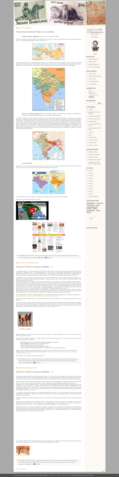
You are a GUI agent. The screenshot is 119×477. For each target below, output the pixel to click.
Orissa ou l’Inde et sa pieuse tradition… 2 (34, 372)
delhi (95, 208)
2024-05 (91, 181)
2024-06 (91, 178)
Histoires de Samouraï (94, 118)
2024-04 (91, 183)
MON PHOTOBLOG (93, 64)
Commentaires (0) (46, 255)
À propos (95, 54)
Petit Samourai (92, 137)
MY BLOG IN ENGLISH (94, 67)
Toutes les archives (93, 196)
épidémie (91, 203)
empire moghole (23, 257)
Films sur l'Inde (92, 73)
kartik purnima (24, 360)
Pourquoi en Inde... (93, 140)
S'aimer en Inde (93, 142)
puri (62, 359)
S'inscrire (93, 93)
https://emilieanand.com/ (96, 32)
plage (73, 359)
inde (55, 255)
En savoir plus (90, 475)
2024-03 (91, 186)
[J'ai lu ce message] (117, 475)
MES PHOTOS (92, 61)
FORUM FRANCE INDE (95, 76)
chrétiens (24, 362)
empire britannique (71, 255)
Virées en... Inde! (93, 145)
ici (44, 355)
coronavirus (92, 207)
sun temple (69, 359)
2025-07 (91, 170)
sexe (97, 205)
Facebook (49, 257)
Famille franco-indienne (95, 116)
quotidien (91, 210)
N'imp (90, 135)
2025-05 (91, 175)
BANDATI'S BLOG (93, 59)
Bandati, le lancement (94, 154)
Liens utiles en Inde (93, 81)
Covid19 (91, 109)
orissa (59, 359)
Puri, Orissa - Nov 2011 (25, 329)
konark (64, 359)
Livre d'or (91, 132)
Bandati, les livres (93, 152)
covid (89, 208)
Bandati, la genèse (93, 157)
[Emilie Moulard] (95, 224)
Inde (98, 210)
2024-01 (91, 191)
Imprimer (42, 257)
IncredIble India (92, 121)
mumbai (90, 205)
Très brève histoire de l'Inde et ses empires (35, 32)
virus (89, 212)
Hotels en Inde (92, 79)
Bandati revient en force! (95, 159)
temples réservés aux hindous (53, 360)
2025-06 (91, 173)
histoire (58, 255)
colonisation (63, 255)
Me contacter (95, 37)
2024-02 (91, 188)
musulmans (35, 257)
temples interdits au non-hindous (68, 360)
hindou (40, 360)
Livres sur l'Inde (93, 84)
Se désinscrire (94, 95)
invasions (30, 257)
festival (37, 360)
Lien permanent (38, 255)
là (59, 392)
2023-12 (91, 194)
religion (20, 362)
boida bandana (31, 360)
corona (100, 203)
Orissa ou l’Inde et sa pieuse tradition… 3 (34, 267)
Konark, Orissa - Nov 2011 (24, 455)
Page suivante (22, 469)
